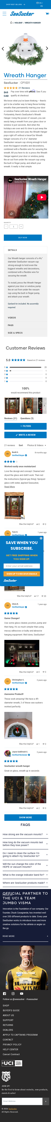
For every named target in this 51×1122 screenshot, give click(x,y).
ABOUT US (8, 1015)
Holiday (19, 23)
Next (47, 47)
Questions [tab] (27, 419)
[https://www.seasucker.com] (11, 23)
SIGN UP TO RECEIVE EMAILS (22, 573)
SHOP (6, 1005)
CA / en (41, 4)
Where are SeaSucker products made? (24, 882)
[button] (47, 14)
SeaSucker (11, 82)
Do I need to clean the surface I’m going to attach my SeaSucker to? (21, 854)
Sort (21, 445)
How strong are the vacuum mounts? (23, 834)
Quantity (7, 222)
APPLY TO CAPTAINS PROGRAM (20, 1035)
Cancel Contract (11, 1054)
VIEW (25, 980)
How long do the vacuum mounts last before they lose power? (23, 844)
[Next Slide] (44, 406)
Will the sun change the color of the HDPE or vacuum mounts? (22, 865)
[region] (25, 406)
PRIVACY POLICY (12, 1044)
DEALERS (8, 1030)
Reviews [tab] (10, 419)
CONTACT (8, 1039)
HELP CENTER (10, 1049)
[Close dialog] (41, 538)
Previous (2, 47)
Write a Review (31, 435)
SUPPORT (8, 1020)
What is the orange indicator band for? (23, 874)
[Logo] (22, 13)
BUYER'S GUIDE (11, 1010)
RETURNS (8, 1025)
